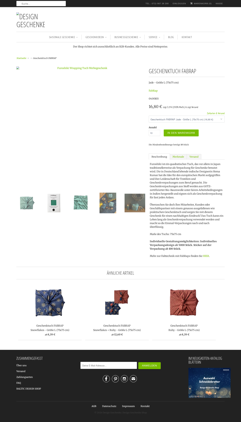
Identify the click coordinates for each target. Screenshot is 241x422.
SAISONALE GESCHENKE (62, 37)
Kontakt (187, 37)
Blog (171, 37)
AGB (94, 406)
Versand (193, 156)
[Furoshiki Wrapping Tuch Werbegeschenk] (80, 68)
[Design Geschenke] (30, 20)
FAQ (18, 382)
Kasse (219, 3)
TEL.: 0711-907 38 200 (157, 3)
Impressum (128, 406)
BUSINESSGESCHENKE (126, 37)
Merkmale (178, 156)
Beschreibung (159, 156)
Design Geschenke (112, 412)
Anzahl (153, 127)
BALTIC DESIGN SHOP (28, 388)
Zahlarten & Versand (216, 113)
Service (153, 37)
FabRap (153, 90)
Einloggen (179, 3)
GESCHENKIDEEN (95, 37)
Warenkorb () (202, 3)
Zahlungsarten (24, 377)
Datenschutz (109, 406)
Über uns (21, 365)
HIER (206, 256)
